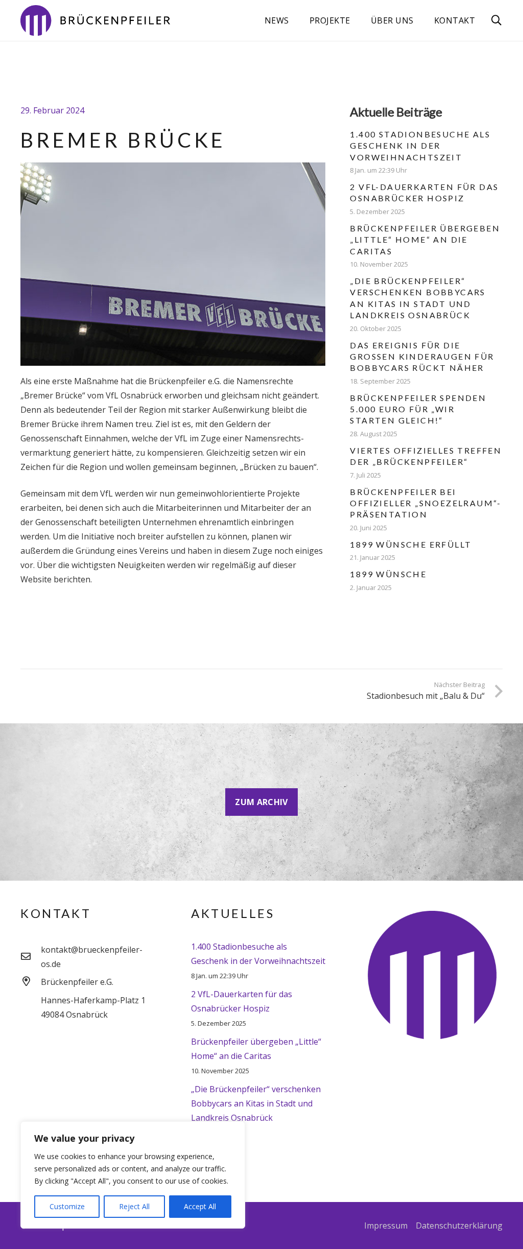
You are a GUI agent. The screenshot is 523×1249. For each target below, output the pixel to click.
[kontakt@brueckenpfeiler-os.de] (30, 957)
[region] (132, 1175)
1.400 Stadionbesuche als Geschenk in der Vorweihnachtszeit (420, 145)
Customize (67, 1206)
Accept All (200, 1206)
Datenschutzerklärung (459, 1225)
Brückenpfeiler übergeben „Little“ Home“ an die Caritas (425, 239)
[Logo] (95, 20)
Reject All (134, 1206)
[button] (496, 20)
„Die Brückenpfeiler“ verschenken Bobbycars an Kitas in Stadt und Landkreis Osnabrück (256, 1103)
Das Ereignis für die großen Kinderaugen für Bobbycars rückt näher (422, 356)
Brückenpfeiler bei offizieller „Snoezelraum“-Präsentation (425, 503)
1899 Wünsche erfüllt (410, 544)
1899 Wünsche (388, 574)
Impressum (386, 1225)
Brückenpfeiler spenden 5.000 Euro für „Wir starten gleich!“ (418, 409)
